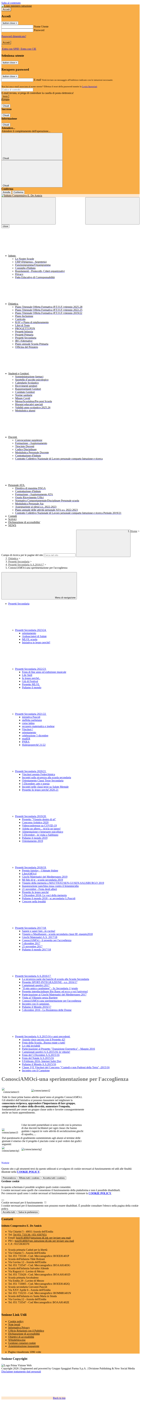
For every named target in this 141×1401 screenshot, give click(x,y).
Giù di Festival (30, 681)
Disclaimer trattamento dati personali (21, 1371)
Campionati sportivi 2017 (36, 985)
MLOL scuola (29, 639)
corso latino (28, 723)
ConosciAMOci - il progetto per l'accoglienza (46, 940)
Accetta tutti (54, 1178)
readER (26, 738)
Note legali (14, 1324)
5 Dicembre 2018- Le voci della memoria (44, 895)
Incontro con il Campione (36, 1070)
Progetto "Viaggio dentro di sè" (39, 819)
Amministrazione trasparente (23, 1346)
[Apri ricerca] (112, 210)
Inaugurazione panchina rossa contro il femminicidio (50, 886)
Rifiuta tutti (29, 1178)
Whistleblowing (16, 1339)
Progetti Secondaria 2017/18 (31, 927)
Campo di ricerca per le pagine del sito (22, 555)
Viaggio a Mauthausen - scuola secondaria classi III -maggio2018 (57, 934)
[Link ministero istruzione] (16, 5)
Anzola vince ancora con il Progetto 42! (43, 1039)
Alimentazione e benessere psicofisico (42, 831)
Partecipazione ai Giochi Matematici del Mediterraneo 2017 (54, 994)
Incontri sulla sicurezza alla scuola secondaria (46, 777)
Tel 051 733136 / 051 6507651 (30, 1234)
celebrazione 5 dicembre (35, 735)
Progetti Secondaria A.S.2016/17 (26, 564)
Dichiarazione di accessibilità (24, 1333)
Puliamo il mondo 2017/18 (36, 949)
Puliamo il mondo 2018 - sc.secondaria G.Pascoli (48, 898)
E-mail (37, 79)
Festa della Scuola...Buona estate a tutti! (43, 1042)
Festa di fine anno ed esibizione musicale (44, 672)
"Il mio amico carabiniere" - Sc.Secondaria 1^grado (50, 988)
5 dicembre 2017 (31, 943)
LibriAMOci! (29, 873)
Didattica (13, 558)
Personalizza (9, 1178)
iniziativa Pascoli (31, 717)
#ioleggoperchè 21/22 (34, 744)
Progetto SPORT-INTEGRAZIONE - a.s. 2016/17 (49, 982)
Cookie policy (16, 1321)
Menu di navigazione (64, 597)
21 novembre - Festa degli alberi (39, 889)
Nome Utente (41, 26)
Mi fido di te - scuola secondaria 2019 (42, 879)
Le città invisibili (31, 1045)
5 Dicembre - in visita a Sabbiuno (40, 834)
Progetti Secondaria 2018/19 (31, 867)
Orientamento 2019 (32, 841)
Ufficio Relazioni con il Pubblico (26, 1330)
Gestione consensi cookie (22, 1343)
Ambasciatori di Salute (34, 636)
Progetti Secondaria (18, 561)
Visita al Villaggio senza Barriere (40, 997)
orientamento (29, 633)
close (5, 226)
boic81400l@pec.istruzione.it (44, 1240)
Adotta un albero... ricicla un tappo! (41, 828)
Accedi (6, 9)
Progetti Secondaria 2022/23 (31, 668)
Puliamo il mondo (31, 687)
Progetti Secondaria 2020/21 (31, 771)
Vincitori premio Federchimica (38, 774)
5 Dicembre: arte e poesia (36, 783)
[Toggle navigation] (28, 210)
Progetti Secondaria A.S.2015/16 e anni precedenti (42, 1036)
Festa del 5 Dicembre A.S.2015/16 (40, 1055)
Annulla (6, 192)
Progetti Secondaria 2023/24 (31, 630)
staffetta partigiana (32, 720)
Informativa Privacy (19, 1327)
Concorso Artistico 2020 (35, 822)
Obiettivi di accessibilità (21, 1336)
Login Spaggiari (89, 86)
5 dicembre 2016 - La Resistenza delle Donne (47, 1010)
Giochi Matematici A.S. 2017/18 (39, 937)
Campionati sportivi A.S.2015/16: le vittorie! (46, 1051)
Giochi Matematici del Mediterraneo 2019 (44, 876)
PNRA (26, 741)
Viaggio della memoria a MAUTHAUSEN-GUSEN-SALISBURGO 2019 (63, 882)
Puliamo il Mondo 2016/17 (36, 1006)
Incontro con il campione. (36, 1003)
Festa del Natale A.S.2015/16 (38, 1058)
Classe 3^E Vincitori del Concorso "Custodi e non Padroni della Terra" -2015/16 (66, 1067)
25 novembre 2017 (32, 946)
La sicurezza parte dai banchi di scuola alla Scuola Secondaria (55, 979)
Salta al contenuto (11, 2)
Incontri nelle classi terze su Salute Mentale (45, 786)
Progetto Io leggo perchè (35, 892)
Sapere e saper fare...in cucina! (38, 931)
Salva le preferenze (28, 1212)
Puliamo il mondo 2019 (34, 837)
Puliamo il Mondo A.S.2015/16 (39, 1064)
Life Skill (27, 675)
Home (134, 531)
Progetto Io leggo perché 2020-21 (40, 789)
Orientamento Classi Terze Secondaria (42, 780)
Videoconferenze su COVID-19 (39, 825)
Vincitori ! (27, 729)
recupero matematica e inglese (38, 726)
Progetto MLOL (31, 684)
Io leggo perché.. (31, 678)
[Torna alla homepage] (70, 195)
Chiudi (6, 106)
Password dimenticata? (13, 36)
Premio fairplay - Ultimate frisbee (40, 870)
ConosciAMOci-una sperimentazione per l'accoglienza (51, 1000)
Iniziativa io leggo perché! (36, 642)
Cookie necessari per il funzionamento (22, 1202)
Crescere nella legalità (34, 901)
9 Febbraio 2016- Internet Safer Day (41, 1061)
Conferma (18, 192)
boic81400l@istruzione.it (43, 1237)
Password (39, 30)
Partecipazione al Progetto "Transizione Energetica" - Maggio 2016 (58, 1048)
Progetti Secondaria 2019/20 (31, 816)
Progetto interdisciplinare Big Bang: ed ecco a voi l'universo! (55, 991)
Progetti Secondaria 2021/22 (31, 713)
